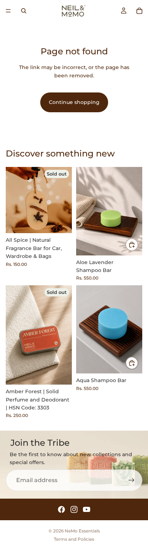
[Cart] (139, 11)
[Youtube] (86, 509)
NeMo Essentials (82, 531)
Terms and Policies (74, 539)
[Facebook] (61, 509)
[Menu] (8, 11)
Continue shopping (74, 102)
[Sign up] (131, 480)
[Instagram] (74, 509)
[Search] (24, 11)
